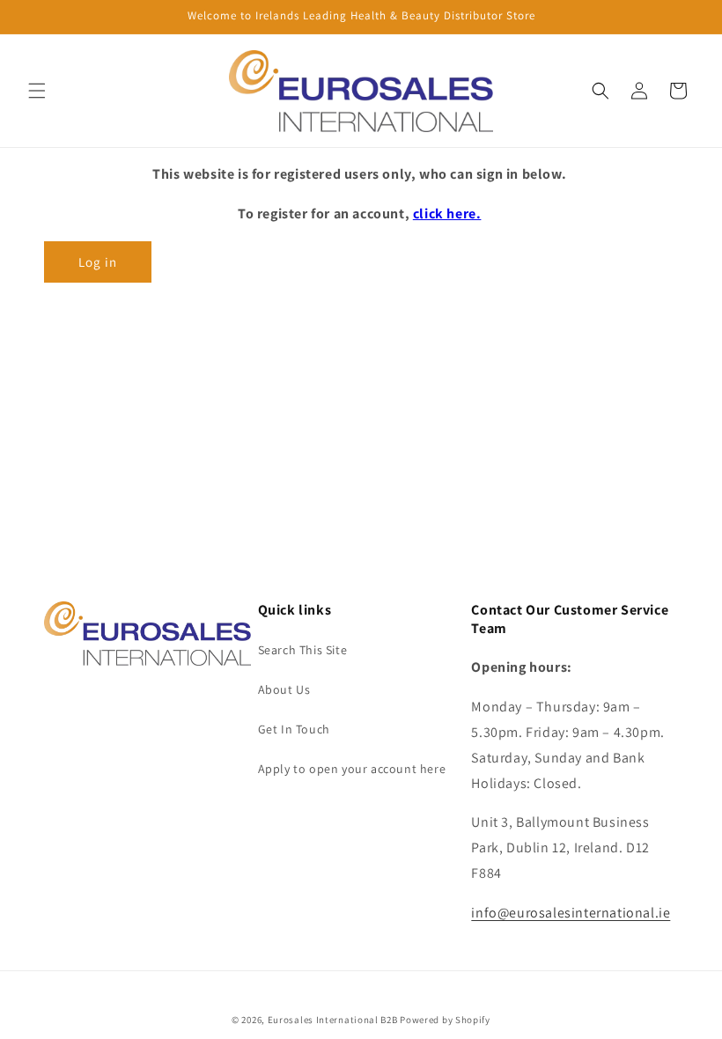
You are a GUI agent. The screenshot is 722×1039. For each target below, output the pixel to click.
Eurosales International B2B (333, 1019)
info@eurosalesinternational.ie (570, 912)
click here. (447, 213)
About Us (284, 689)
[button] (37, 90)
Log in (97, 262)
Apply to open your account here (352, 769)
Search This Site (303, 650)
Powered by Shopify (445, 1019)
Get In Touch (294, 729)
